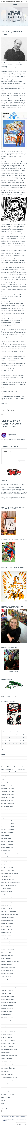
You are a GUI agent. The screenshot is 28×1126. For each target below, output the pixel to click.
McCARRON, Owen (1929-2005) (8, 1031)
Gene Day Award (5, 835)
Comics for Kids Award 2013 (7, 832)
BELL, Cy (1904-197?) (6, 926)
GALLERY (3, 1100)
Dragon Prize (4, 817)
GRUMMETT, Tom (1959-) (6, 993)
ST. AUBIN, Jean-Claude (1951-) (8, 1080)
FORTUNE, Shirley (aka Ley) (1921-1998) (10, 961)
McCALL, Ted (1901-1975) (6, 1028)
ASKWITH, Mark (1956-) (6, 891)
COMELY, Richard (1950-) (6, 943)
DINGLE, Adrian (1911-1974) (7, 955)
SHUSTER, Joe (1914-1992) (7, 1064)
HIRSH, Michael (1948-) (6, 902)
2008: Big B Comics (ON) (6, 850)
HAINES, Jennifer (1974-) (6, 900)
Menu (15, 5)
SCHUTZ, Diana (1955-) (6, 1058)
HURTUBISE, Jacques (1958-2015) (8, 1002)
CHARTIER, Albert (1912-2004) (8, 941)
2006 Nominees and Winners (7, 788)
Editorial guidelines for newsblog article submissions (13, 766)
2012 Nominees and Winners (7, 806)
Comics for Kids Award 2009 (7, 820)
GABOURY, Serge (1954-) (6, 976)
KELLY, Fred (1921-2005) (6, 1011)
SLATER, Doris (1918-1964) (7, 1074)
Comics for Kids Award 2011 (7, 826)
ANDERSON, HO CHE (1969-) (7, 917)
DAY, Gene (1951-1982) (6, 952)
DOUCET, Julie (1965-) (6, 958)
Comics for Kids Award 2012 (7, 829)
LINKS (2, 1103)
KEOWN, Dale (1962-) (6, 1014)
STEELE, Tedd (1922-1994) (6, 1086)
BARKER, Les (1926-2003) (7, 920)
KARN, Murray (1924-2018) (7, 1008)
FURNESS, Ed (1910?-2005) (7, 973)
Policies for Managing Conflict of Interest (10, 776)
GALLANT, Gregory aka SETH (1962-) (9, 979)
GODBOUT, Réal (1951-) (6, 985)
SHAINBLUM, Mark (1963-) (7, 1061)
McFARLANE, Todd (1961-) (6, 1034)
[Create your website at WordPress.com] (14, 1)
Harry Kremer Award (6, 838)
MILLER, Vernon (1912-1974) (7, 1037)
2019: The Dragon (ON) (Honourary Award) (10, 882)
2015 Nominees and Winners (7, 815)
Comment (21, 461)
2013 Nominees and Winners (7, 809)
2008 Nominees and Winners (7, 794)
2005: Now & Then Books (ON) (8, 841)
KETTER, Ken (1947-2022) (6, 905)
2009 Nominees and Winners (7, 797)
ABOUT (2, 757)
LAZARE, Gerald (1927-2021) (7, 1023)
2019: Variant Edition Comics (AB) (8, 885)
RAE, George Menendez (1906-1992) (9, 1049)
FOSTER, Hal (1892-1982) (6, 964)
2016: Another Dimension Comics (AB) (9, 873)
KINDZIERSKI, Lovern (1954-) (7, 1017)
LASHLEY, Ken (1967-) (6, 1020)
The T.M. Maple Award (6, 888)
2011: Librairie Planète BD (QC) (8, 859)
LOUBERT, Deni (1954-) (6, 1026)
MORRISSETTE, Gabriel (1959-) (8, 1043)
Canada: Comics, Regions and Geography (10, 760)
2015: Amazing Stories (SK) (7, 870)
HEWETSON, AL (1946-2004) (7, 996)
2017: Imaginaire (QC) (6, 876)
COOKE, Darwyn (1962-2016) (7, 946)
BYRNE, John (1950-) (6, 938)
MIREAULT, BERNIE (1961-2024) (8, 1040)
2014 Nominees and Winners (7, 812)
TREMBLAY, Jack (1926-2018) (7, 1094)
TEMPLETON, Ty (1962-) (6, 1091)
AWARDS (3, 779)
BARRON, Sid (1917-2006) (7, 923)
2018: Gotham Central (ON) (7, 879)
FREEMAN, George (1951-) (7, 970)
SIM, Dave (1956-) (5, 1071)
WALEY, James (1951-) (6, 1097)
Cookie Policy (4, 1120)
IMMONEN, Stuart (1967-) (7, 1005)
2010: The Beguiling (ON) (6, 856)
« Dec (2, 749)
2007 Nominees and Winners (7, 791)
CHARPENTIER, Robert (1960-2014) (9, 897)
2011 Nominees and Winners (7, 803)
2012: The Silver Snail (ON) (7, 861)
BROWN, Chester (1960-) (6, 935)
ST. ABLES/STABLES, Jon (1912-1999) (9, 1077)
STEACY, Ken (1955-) (5, 1083)
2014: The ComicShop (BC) (7, 867)
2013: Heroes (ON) (5, 864)
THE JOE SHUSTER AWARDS (14, 14)
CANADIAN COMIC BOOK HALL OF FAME (9, 914)
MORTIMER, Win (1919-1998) (7, 1046)
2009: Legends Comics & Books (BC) (9, 853)
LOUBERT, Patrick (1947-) (6, 908)
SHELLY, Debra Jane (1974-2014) (8, 911)
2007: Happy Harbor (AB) (7, 847)
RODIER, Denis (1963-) (6, 1052)
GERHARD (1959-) (5, 982)
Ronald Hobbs (12, 434)
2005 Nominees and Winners (7, 785)
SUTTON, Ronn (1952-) (6, 1088)
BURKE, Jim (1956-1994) (6, 894)
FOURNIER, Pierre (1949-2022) (8, 967)
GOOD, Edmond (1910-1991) (7, 990)
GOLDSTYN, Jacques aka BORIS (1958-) (10, 987)
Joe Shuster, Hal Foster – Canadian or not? (11, 774)
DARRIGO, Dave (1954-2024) (7, 949)
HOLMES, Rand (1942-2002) (7, 999)
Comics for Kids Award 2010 (7, 823)
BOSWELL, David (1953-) (6, 932)
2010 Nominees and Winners (7, 800)
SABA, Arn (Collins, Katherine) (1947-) (9, 1055)
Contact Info (4, 763)
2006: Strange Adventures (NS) (8, 844)
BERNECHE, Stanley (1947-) (7, 929)
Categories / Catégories (6, 782)
